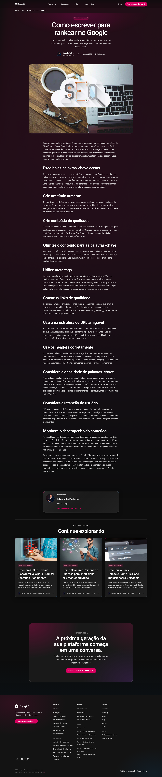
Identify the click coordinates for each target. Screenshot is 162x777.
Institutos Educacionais (61, 742)
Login (104, 727)
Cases (86, 4)
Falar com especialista (135, 4)
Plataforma (52, 4)
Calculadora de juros (84, 720)
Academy (105, 712)
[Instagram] (17, 759)
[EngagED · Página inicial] (20, 4)
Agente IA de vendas (60, 723)
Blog (92, 4)
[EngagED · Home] (30, 706)
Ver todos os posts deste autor (68, 508)
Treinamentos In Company (62, 756)
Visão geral (56, 712)
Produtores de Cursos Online (62, 752)
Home (17, 10)
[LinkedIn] (22, 759)
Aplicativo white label (60, 716)
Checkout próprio (59, 727)
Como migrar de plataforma (86, 735)
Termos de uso (107, 738)
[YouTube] (27, 759)
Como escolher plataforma (86, 731)
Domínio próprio (58, 730)
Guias (76, 4)
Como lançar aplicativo (85, 738)
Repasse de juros (58, 734)
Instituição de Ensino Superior (63, 745)
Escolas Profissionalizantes (62, 749)
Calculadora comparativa (86, 716)
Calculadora (65, 4)
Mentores (56, 759)
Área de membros (59, 720)
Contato (104, 723)
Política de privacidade (109, 735)
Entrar (120, 4)
